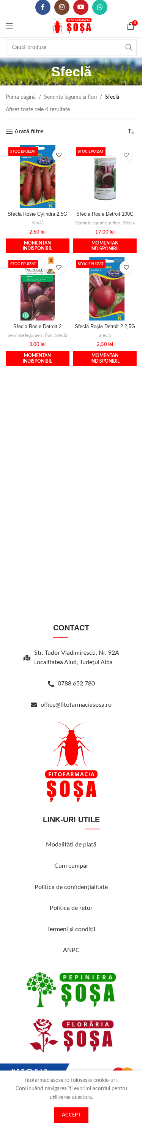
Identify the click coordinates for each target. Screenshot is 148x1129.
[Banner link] (71, 990)
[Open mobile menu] (9, 25)
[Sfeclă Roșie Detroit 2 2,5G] (105, 289)
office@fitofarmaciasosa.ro (76, 705)
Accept (71, 1115)
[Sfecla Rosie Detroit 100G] (105, 176)
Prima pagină (21, 97)
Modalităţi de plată (71, 845)
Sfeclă (37, 222)
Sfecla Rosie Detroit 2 (37, 326)
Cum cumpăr (71, 866)
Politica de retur (71, 908)
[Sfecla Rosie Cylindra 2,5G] (37, 176)
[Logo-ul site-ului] (71, 25)
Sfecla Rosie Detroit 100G (105, 214)
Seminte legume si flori (70, 97)
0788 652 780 (76, 684)
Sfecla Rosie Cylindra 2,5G (37, 214)
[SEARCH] (129, 47)
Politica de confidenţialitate (71, 887)
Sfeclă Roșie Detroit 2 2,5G (105, 326)
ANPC (71, 950)
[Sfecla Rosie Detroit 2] (37, 289)
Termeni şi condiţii (71, 929)
